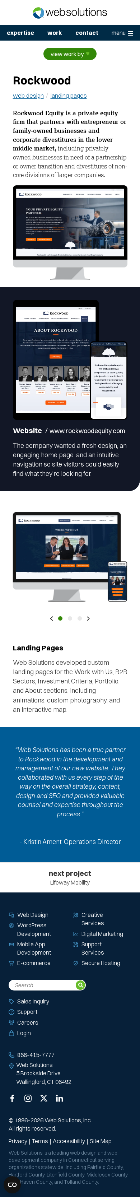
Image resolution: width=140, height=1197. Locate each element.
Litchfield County (65, 1175)
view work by (67, 53)
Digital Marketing (102, 933)
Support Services (92, 948)
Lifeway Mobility (70, 877)
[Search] (80, 985)
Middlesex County (107, 1175)
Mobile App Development (34, 948)
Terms (40, 1141)
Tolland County (81, 1182)
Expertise (20, 32)
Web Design (28, 95)
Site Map (101, 1141)
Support (27, 1011)
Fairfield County (105, 1167)
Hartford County (27, 1175)
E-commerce (34, 962)
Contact (86, 32)
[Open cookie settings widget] (12, 1184)
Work (54, 32)
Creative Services (92, 919)
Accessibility (69, 1141)
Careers (27, 1022)
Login (24, 1032)
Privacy (18, 1141)
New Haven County (30, 1182)
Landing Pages (69, 95)
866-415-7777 (36, 1054)
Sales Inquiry (33, 1001)
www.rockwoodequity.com (89, 430)
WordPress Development (34, 929)
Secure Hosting (100, 962)
